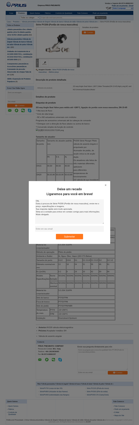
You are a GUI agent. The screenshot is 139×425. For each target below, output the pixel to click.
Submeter (69, 236)
